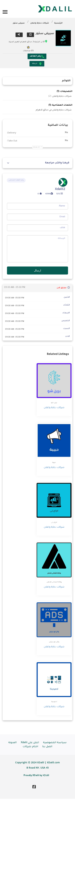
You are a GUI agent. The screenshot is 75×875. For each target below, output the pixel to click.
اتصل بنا (47, 746)
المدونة (12, 742)
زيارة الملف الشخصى (16, 180)
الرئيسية (58, 23)
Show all (36, 147)
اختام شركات (30, 746)
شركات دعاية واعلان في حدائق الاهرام (54, 110)
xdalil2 (60, 189)
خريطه (34, 64)
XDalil (46, 775)
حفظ (30, 34)
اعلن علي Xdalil (30, 742)
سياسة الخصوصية (55, 742)
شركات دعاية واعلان (39, 23)
